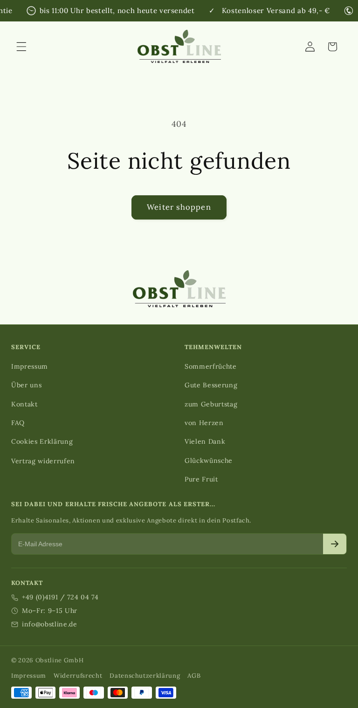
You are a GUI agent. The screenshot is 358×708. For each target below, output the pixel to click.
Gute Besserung (211, 385)
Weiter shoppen (179, 207)
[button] (21, 46)
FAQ (18, 423)
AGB (193, 676)
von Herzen (204, 423)
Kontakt (24, 404)
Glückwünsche (209, 460)
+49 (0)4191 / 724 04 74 (60, 597)
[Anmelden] (334, 544)
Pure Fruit (201, 479)
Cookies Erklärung (42, 441)
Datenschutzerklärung (145, 676)
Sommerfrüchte (211, 366)
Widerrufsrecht (78, 676)
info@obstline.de (49, 624)
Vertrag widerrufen (43, 461)
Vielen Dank (205, 441)
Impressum (29, 366)
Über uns (26, 385)
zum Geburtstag (211, 404)
